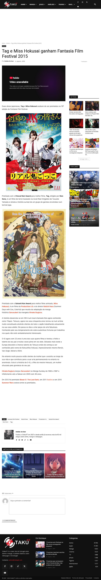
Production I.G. (27, 306)
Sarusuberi (13, 312)
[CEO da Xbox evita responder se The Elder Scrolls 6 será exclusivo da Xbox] (92, 123)
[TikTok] (25, 439)
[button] (95, 4)
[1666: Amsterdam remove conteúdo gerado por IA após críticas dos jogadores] (76, 123)
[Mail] (22, 439)
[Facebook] (78, 2)
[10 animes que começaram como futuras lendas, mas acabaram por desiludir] (40, 563)
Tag (11, 422)
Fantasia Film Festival (13, 419)
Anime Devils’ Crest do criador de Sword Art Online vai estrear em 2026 (33, 473)
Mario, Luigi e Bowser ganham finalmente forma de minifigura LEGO (83, 220)
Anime (8, 43)
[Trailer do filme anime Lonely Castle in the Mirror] (54, 465)
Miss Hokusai (33, 419)
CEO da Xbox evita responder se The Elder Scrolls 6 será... (91, 131)
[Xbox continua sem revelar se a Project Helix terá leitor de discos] (92, 106)
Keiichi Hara (48, 306)
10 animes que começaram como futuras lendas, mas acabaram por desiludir (54, 563)
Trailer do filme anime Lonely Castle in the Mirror (55, 475)
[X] (87, 2)
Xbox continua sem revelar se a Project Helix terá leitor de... (92, 113)
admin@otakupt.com (15, 560)
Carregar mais (83, 159)
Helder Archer (9, 61)
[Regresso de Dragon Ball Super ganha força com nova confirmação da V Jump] (92, 143)
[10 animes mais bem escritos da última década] (84, 180)
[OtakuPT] (10, 4)
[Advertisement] (50, 26)
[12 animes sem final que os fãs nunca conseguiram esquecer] (76, 143)
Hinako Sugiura (35, 312)
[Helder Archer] (9, 435)
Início (3, 43)
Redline (50, 380)
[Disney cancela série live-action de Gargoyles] (76, 106)
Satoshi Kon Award (54, 419)
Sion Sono (5, 422)
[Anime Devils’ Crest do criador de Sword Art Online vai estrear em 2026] (33, 465)
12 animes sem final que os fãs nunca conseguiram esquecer (76, 151)
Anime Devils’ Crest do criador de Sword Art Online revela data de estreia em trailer (12, 473)
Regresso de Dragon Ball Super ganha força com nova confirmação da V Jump (83, 201)
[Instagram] (82, 2)
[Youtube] (78, 6)
